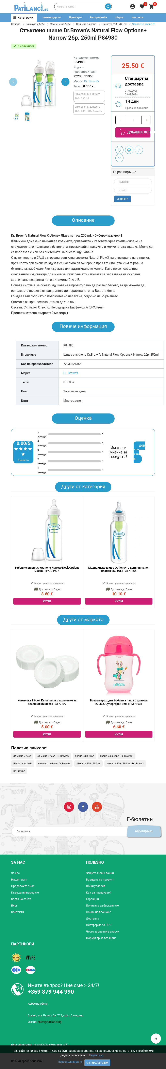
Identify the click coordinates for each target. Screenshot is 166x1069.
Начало (15, 24)
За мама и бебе (35, 24)
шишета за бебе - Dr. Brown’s (54, 763)
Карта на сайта (21, 899)
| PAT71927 (47, 569)
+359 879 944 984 (117, 25)
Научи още (96, 1055)
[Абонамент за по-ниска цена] (139, 150)
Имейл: (45, 1022)
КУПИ (47, 601)
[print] (129, 150)
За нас (15, 873)
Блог (14, 905)
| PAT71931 (119, 702)
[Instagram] (69, 806)
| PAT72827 (47, 702)
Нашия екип (19, 879)
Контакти (137, 17)
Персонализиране (70, 1061)
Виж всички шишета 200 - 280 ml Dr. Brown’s (88, 109)
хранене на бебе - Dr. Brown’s (116, 756)
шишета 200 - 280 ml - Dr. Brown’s (125, 763)
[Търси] (108, 6)
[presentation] (65, 82)
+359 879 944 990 (147, 25)
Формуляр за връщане (101, 938)
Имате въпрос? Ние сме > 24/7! (63, 985)
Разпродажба (98, 17)
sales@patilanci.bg (50, 1022)
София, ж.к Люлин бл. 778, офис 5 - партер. (56, 1015)
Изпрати (122, 198)
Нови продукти (52, 17)
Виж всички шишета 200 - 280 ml (87, 96)
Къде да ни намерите (25, 892)
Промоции (75, 17)
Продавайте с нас (22, 886)
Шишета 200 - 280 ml (88, 763)
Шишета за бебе (86, 24)
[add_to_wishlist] (119, 150)
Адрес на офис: (37, 1003)
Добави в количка (138, 132)
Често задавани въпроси (102, 931)
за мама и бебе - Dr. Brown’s (53, 756)
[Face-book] (83, 806)
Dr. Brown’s (91, 81)
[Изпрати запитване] (119, 158)
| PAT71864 (118, 569)
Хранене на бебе (60, 24)
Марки (119, 17)
